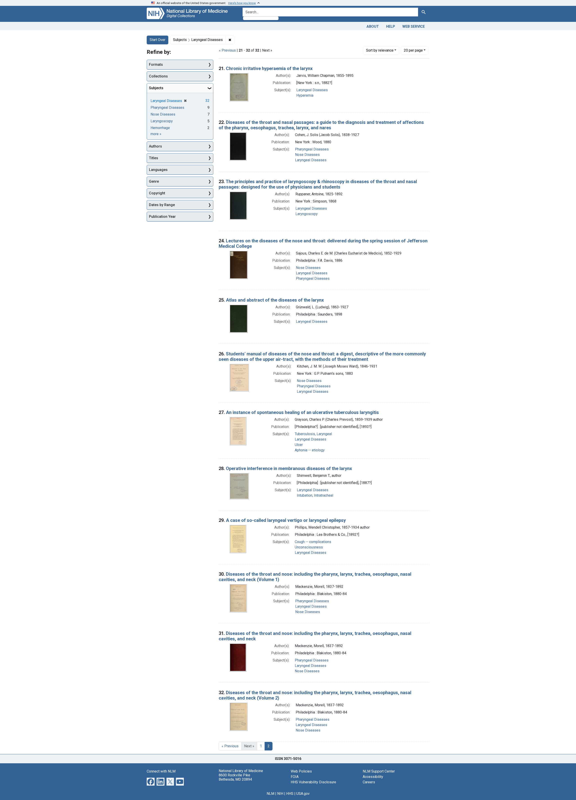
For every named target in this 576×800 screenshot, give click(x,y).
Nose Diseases (307, 154)
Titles (153, 158)
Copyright (157, 193)
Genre (154, 181)
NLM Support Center (379, 771)
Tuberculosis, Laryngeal (313, 434)
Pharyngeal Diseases (312, 149)
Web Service (413, 26)
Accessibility (373, 777)
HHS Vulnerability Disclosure (313, 782)
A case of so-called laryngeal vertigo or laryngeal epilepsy (286, 520)
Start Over (157, 40)
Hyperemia (304, 95)
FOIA (295, 777)
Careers (369, 782)
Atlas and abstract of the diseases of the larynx (275, 300)
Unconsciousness (309, 547)
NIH (280, 793)
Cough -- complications (313, 542)
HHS (289, 793)
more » (156, 134)
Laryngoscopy (306, 214)
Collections (158, 76)
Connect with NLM (161, 771)
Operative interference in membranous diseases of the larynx (289, 468)
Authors (155, 146)
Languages (158, 170)
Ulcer (299, 445)
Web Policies (301, 771)
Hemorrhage (160, 128)
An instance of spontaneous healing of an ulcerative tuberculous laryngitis (302, 412)
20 (413, 50)
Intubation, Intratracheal (315, 495)
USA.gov (303, 793)
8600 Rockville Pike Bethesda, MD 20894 (235, 777)
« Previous (227, 50)
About (373, 26)
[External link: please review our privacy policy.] (151, 781)
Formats (156, 64)
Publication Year (162, 216)
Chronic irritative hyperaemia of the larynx (269, 68)
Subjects (156, 88)
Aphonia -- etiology (310, 450)
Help (390, 26)
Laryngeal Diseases (312, 90)
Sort (380, 50)
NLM (270, 793)
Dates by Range (162, 205)
